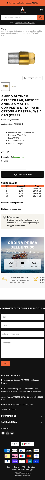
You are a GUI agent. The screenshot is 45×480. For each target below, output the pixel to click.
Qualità (16, 467)
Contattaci (31, 467)
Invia (6, 363)
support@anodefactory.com (24, 23)
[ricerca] (40, 17)
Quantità (4, 161)
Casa (3, 29)
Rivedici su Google (8, 409)
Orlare (9, 467)
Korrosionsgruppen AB (10, 119)
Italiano (27, 444)
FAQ (23, 467)
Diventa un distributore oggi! (22, 469)
